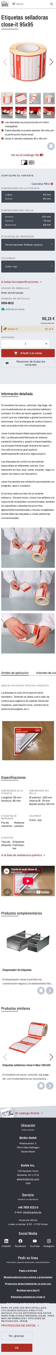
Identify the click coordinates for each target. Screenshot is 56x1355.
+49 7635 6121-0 (28, 1207)
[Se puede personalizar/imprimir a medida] (31, 162)
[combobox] (28, 245)
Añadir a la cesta (31, 353)
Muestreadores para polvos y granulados (28, 1277)
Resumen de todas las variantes (30, 363)
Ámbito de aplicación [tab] (15, 672)
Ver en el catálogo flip (25, 155)
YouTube (35, 1246)
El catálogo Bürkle (27, 1113)
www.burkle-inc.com (28, 1179)
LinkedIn (6, 1246)
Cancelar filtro (41, 183)
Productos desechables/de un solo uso (28, 1283)
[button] (51, 62)
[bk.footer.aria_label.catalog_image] (7, 1112)
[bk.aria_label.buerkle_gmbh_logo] (5, 4)
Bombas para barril (28, 1290)
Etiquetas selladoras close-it (28, 1297)
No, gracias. (17, 1335)
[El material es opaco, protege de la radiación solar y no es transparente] (24, 162)
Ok (17, 1347)
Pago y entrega (28, 1270)
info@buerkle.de (32, 1212)
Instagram (48, 1246)
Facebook (20, 1246)
